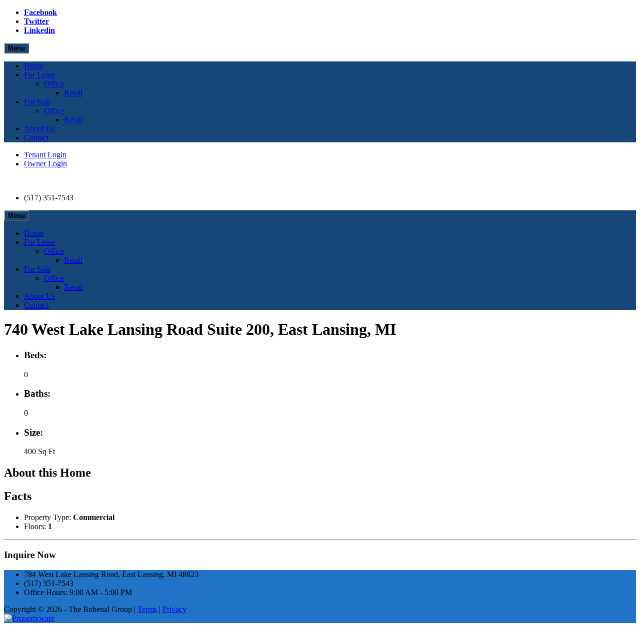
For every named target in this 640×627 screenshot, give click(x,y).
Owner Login (45, 163)
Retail (73, 92)
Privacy (174, 609)
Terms (147, 609)
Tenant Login (45, 154)
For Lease (40, 74)
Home (34, 65)
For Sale (37, 101)
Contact (36, 137)
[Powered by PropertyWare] (29, 618)
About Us (39, 128)
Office (54, 83)
